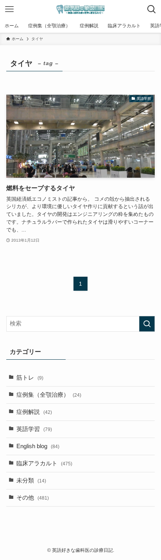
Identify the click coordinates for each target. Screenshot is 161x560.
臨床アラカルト (44, 463)
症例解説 (34, 412)
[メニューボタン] (9, 9)
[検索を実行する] (147, 324)
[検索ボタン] (151, 9)
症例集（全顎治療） (48, 395)
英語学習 (34, 429)
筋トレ (29, 378)
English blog (37, 446)
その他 (32, 498)
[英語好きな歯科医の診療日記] (80, 9)
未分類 (31, 480)
